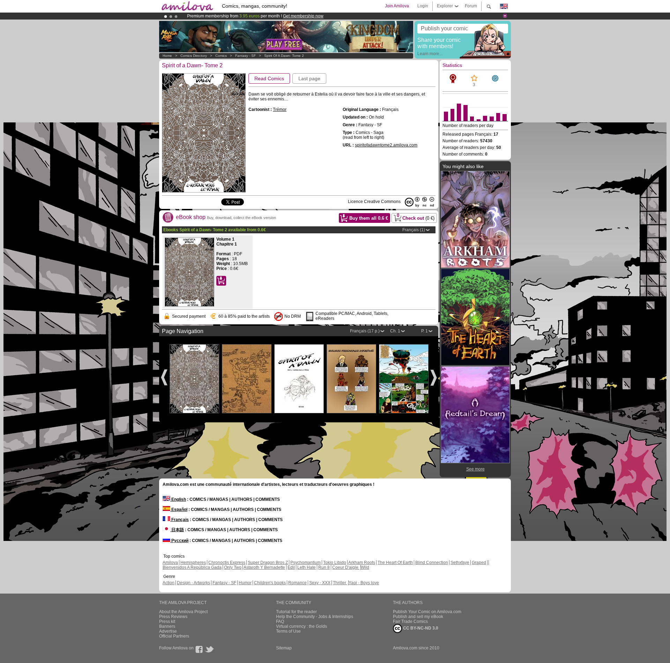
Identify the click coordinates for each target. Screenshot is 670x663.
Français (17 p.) (365, 331)
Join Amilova (397, 5)
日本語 (177, 529)
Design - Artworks (193, 582)
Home (167, 56)
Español (178, 509)
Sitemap (284, 648)
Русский (179, 540)
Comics (221, 56)
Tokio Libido (334, 562)
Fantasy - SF (245, 56)
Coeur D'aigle (345, 567)
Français (179, 519)
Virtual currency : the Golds (301, 626)
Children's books (270, 582)
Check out (416, 217)
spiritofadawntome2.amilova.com (386, 145)
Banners (167, 626)
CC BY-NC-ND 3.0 (420, 628)
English (178, 499)
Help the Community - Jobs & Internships (314, 616)
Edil (291, 567)
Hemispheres (193, 562)
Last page (309, 78)
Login (422, 5)
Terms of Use (288, 631)
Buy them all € (368, 218)
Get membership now (303, 16)
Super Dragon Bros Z (268, 562)
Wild (365, 567)
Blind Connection (431, 562)
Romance (297, 582)
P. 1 (424, 331)
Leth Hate (306, 567)
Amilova (170, 562)
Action (168, 582)
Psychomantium (305, 562)
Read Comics (269, 78)
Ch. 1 (395, 331)
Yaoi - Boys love (364, 582)
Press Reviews (173, 616)
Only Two (232, 567)
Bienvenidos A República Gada (192, 567)
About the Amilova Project (183, 611)
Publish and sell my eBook (418, 616)
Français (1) (413, 229)
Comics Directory (193, 56)
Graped (479, 562)
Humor (245, 582)
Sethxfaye (460, 562)
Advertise (168, 631)
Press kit (167, 621)
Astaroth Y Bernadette (264, 567)
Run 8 (324, 567)
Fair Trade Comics (410, 621)
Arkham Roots (361, 562)
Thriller (340, 582)
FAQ (280, 621)
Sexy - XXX (319, 582)
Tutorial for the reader (296, 611)
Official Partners (174, 636)
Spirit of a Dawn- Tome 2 (284, 56)
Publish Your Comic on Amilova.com (427, 611)
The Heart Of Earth (395, 562)
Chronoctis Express (226, 562)
